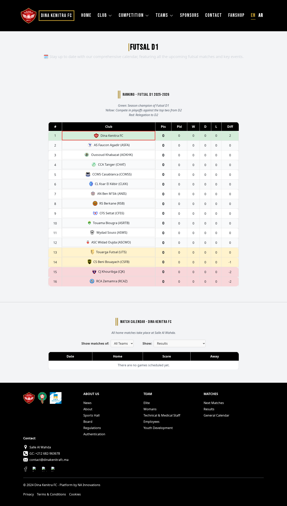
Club (102, 15)
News (87, 403)
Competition (131, 15)
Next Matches (214, 403)
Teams (162, 15)
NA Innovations (89, 485)
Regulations (92, 428)
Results (209, 409)
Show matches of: (95, 343)
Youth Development (158, 428)
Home (86, 15)
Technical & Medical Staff (162, 415)
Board (87, 421)
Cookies (75, 494)
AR (260, 15)
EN (253, 15)
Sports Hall (91, 415)
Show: (147, 343)
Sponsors (189, 15)
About (87, 409)
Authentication (94, 434)
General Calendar (216, 415)
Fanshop (236, 15)
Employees (152, 421)
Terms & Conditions (51, 494)
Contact (213, 15)
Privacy (28, 494)
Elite (147, 403)
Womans (150, 409)
